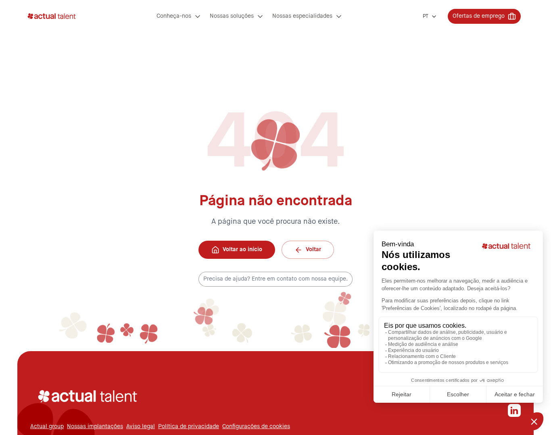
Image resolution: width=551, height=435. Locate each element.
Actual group (47, 426)
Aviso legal (140, 426)
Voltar (313, 249)
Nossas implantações (95, 426)
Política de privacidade (188, 426)
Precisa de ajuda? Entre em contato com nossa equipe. (275, 279)
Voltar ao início (242, 249)
